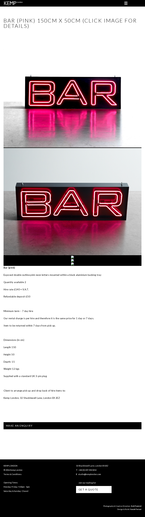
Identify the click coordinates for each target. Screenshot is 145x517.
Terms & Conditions (13, 474)
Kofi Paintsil (136, 506)
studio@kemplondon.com (89, 474)
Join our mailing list (87, 483)
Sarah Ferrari (135, 509)
